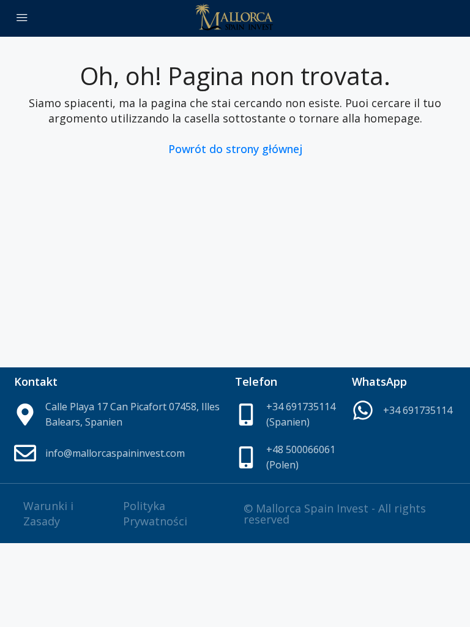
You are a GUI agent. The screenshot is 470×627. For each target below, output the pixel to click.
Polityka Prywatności (155, 513)
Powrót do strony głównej (235, 148)
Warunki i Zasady (48, 513)
